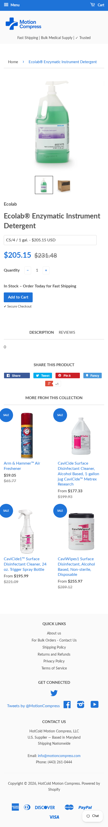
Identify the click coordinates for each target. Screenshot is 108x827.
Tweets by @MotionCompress (33, 706)
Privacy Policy (54, 661)
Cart (100, 5)
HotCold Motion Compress (59, 783)
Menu (15, 5)
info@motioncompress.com (59, 756)
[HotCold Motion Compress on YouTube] (95, 706)
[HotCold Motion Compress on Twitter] (54, 695)
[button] (44, 185)
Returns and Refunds (54, 654)
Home (13, 62)
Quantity (12, 270)
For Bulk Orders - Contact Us (54, 640)
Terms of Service (54, 668)
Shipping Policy (54, 647)
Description (41, 332)
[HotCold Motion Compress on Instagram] (81, 706)
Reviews (67, 332)
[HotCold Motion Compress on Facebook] (67, 706)
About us (54, 633)
